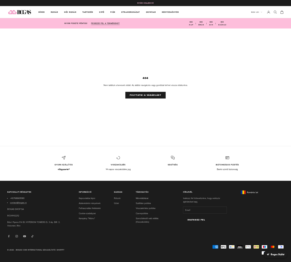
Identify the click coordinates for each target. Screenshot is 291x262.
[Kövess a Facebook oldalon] (8, 236)
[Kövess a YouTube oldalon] (24, 236)
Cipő (101, 12)
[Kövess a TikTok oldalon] (32, 236)
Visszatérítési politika (145, 208)
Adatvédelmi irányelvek (89, 203)
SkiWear (151, 12)
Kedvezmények (170, 12)
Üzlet (116, 203)
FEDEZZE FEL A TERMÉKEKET (105, 23)
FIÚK (112, 12)
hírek (41, 12)
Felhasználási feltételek (90, 208)
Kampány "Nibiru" (87, 218)
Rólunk (117, 198)
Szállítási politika (143, 203)
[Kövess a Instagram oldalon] (16, 236)
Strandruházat (130, 12)
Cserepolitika (142, 213)
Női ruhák (70, 12)
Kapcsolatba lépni (87, 198)
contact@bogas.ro (18, 203)
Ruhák (54, 12)
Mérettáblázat (142, 198)
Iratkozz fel (196, 220)
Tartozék (87, 12)
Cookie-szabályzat (87, 213)
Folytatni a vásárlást (145, 95)
